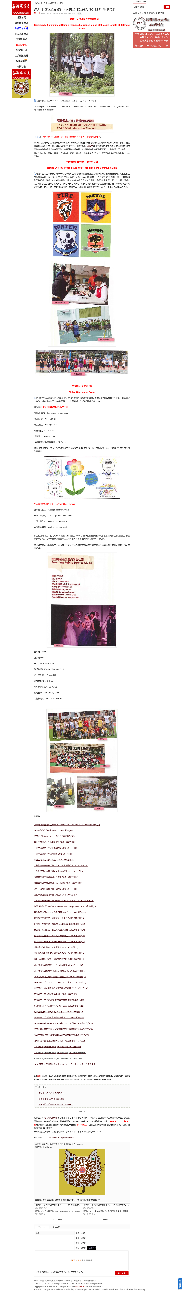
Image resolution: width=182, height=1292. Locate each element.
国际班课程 (21, 39)
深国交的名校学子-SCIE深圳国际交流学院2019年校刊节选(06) (61, 1035)
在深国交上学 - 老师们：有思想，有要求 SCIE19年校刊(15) (60, 982)
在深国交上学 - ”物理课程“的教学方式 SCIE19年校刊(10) (58, 1012)
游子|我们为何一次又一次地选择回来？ (56, 1104)
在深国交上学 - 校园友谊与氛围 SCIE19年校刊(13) (56, 994)
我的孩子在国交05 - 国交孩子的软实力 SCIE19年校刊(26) (59, 918)
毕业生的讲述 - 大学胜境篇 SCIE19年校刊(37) (54, 854)
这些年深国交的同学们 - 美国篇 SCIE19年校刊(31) (56, 889)
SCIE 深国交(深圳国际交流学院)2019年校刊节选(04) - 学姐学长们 (57, 1047)
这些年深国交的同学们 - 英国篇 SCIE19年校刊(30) (56, 895)
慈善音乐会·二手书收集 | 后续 (51, 1099)
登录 (74, 1260)
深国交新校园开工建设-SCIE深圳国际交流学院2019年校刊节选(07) (63, 1029)
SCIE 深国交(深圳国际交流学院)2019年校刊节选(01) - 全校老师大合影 (64, 1064)
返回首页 (21, 17)
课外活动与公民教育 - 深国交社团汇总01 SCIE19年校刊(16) (60, 977)
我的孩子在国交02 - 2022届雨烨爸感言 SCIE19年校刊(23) (59, 936)
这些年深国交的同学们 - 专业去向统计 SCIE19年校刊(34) (59, 871)
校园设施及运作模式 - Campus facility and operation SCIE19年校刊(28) (65, 906)
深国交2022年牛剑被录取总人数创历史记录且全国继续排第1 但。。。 (106, 1211)
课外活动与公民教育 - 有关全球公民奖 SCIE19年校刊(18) (59, 965)
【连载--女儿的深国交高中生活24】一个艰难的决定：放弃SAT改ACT (58, 1205)
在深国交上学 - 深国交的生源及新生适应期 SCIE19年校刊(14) (61, 988)
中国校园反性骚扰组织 (63, 1289)
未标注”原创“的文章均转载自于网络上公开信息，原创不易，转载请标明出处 (65, 1280)
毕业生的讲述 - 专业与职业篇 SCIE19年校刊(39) (55, 842)
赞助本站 (56, 1227)
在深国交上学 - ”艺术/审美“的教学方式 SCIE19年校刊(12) (59, 1000)
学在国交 (61, 1144)
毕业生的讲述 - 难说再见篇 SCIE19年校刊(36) (54, 860)
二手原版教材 (21, 56)
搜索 (167, 7)
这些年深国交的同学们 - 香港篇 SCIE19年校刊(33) (56, 877)
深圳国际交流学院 (49, 1144)
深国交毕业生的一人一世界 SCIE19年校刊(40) (54, 836)
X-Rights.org (48, 1289)
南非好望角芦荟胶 (92, 1289)
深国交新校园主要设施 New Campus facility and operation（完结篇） (58, 1211)
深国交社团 (21, 50)
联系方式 (99, 1283)
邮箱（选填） (81, 1238)
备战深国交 (89, 1283)
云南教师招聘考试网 (110, 1289)
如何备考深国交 (51, 1283)
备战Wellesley (139, 1289)
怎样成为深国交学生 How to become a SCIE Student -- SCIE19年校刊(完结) (67, 825)
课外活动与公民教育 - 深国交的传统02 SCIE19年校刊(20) (59, 953)
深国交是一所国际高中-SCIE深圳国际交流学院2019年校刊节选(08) (63, 1023)
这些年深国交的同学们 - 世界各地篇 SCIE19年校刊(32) (58, 883)
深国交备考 (38, 1283)
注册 (79, 1260)
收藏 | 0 (82, 1112)
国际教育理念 (21, 23)
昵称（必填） (81, 1233)
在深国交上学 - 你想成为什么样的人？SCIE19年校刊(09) (59, 1018)
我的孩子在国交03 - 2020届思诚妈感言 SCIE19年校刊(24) (59, 930)
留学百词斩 (79, 1289)
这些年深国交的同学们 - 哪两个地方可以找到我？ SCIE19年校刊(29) (64, 901)
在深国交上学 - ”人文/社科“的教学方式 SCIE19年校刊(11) (59, 1006)
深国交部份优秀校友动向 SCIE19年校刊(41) (53, 830)
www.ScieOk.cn (48, 1286)
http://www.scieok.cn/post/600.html (59, 1137)
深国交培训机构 (76, 1283)
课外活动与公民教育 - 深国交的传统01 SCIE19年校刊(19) (59, 959)
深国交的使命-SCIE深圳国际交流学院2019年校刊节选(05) (59, 1041)
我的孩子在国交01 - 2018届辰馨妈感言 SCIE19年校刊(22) (59, 942)
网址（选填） (81, 1243)
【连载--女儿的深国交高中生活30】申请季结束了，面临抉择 (106, 1205)
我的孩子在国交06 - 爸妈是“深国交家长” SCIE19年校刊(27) (60, 912)
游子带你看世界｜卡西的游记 (51, 1093)
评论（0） (42, 1227)
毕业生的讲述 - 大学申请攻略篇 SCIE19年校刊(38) (56, 848)
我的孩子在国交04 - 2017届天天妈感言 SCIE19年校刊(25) (59, 924)
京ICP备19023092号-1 (94, 1286)
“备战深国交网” (50, 1118)
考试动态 (21, 66)
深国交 (90, 146)
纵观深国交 (53, 3)
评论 (79, 13)
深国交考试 (63, 1283)
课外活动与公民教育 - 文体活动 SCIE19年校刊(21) (56, 947)
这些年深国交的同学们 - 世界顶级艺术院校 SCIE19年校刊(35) (61, 866)
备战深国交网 (21, 8)
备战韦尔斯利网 (126, 1289)
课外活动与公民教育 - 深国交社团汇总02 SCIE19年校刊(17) (60, 971)
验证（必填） (81, 1248)
